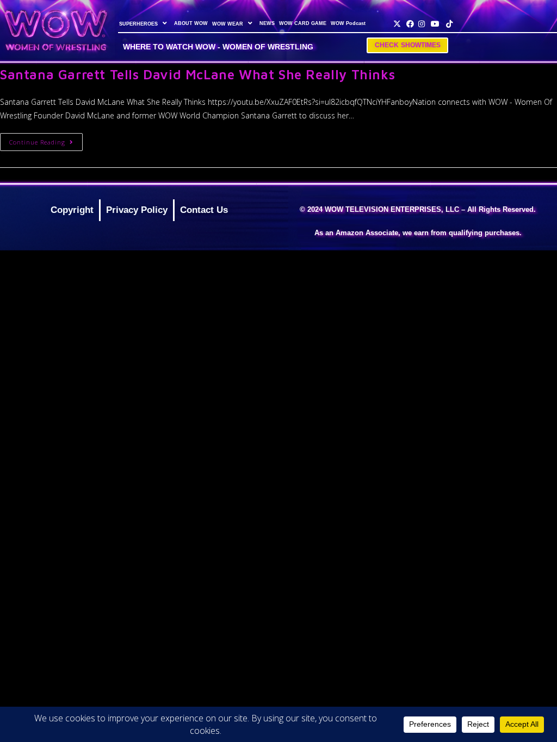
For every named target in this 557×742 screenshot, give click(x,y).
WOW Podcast (348, 23)
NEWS (267, 23)
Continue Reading (46, 139)
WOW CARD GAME (302, 23)
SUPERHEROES (138, 24)
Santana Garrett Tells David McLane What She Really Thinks (197, 74)
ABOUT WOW (191, 23)
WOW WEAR (227, 24)
